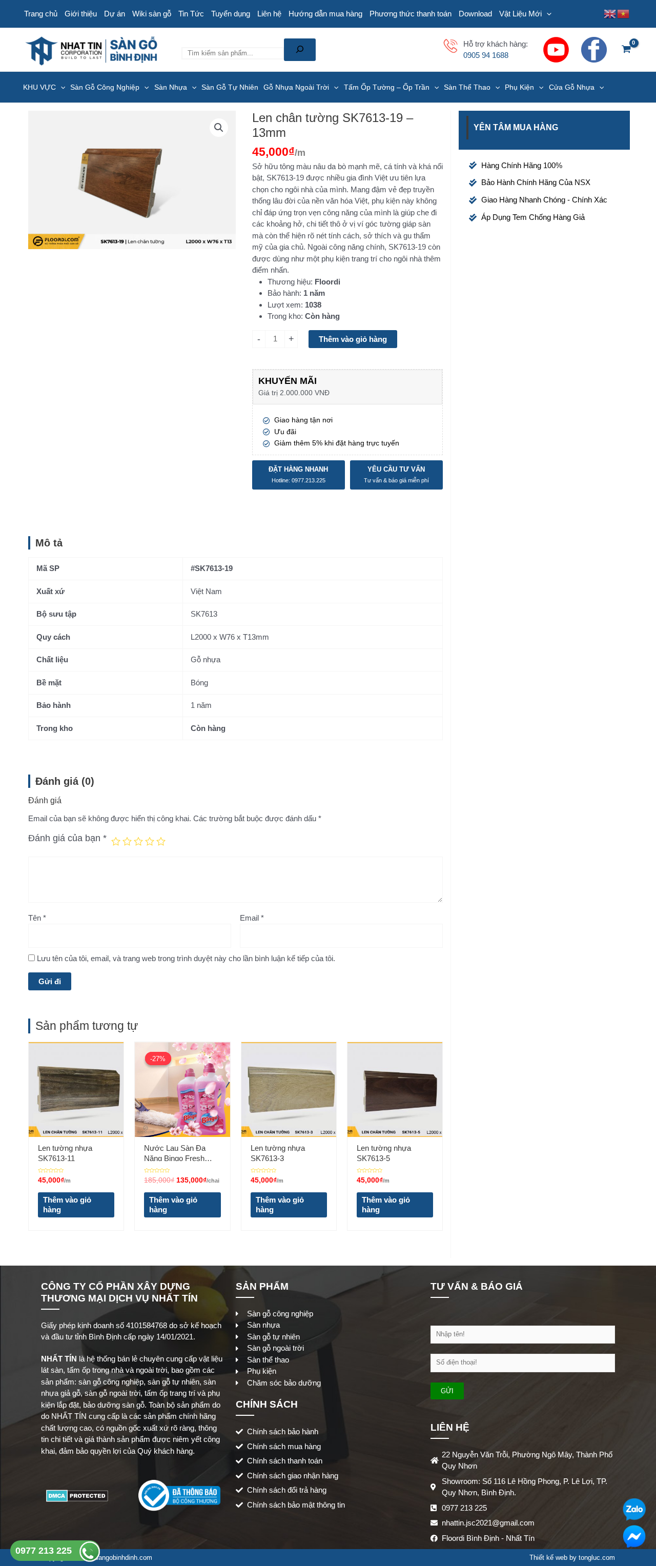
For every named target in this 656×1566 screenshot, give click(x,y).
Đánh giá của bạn (67, 838)
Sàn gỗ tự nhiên (229, 87)
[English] (610, 13)
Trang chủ (40, 13)
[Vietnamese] (623, 13)
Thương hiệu (289, 281)
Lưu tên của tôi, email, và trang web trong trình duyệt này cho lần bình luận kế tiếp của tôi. (186, 958)
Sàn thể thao (467, 87)
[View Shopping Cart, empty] (626, 50)
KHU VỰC (39, 87)
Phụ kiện (519, 87)
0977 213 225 (44, 1550)
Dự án (114, 13)
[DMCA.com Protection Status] (77, 1494)
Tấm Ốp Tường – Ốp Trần (386, 87)
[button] (219, 127)
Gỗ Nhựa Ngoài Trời (296, 87)
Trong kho (284, 316)
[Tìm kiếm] (300, 49)
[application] (546, 14)
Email (252, 917)
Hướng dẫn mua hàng (325, 13)
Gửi (447, 1391)
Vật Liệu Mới (520, 13)
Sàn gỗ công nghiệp (104, 87)
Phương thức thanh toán (411, 13)
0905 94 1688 (485, 55)
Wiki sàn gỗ (151, 13)
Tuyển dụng (230, 13)
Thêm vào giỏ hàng (353, 339)
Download (475, 13)
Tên (37, 917)
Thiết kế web (548, 1557)
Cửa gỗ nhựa (571, 87)
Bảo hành (283, 293)
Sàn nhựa (170, 87)
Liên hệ (269, 13)
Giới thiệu (81, 13)
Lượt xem (284, 304)
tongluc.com (597, 1557)
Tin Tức (191, 13)
